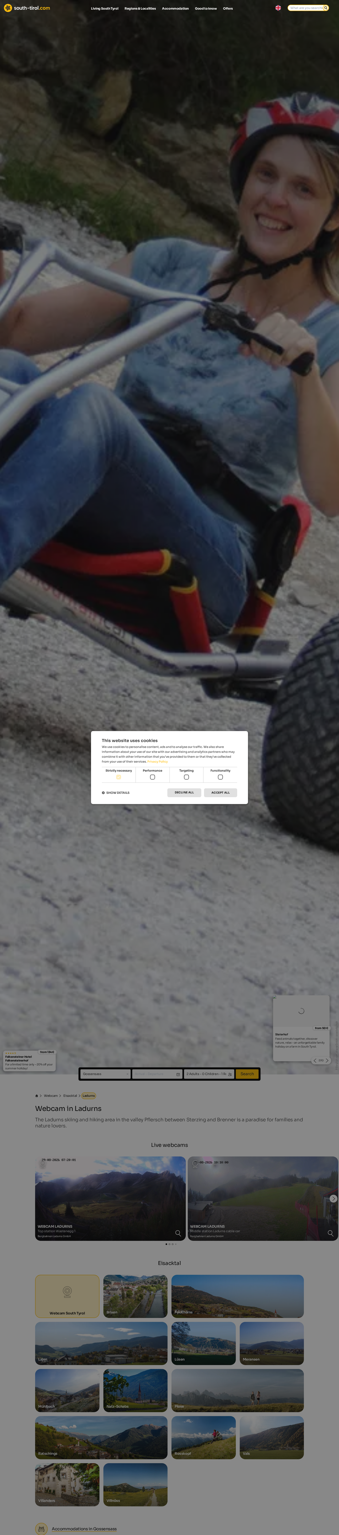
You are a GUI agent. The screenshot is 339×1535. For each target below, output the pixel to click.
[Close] (241, 718)
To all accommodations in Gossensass (169, 812)
